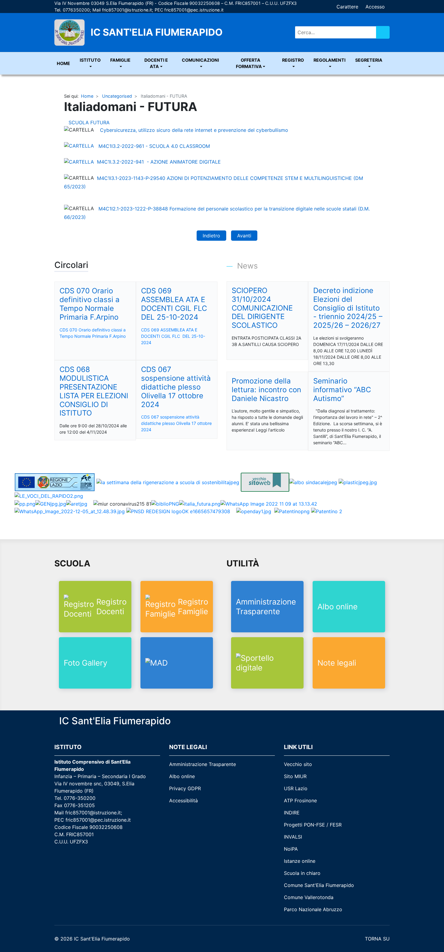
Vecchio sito (298, 764)
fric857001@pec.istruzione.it (193, 9)
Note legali (336, 662)
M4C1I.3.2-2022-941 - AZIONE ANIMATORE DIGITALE (159, 162)
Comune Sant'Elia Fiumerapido (319, 885)
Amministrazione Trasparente (266, 606)
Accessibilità (183, 800)
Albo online (337, 606)
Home (63, 63)
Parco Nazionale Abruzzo (313, 909)
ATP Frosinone (300, 800)
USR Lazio (295, 788)
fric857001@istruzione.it (127, 9)
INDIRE (292, 813)
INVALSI (293, 837)
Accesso (375, 7)
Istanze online (299, 861)
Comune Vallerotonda (308, 897)
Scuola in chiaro (302, 873)
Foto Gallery (85, 662)
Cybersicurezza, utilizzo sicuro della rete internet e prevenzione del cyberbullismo (193, 130)
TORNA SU (376, 939)
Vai (382, 32)
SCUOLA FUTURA (90, 122)
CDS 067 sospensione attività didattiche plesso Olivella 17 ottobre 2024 (176, 423)
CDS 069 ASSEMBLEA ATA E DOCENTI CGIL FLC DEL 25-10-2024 (173, 336)
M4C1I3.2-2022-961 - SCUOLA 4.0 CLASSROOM (154, 146)
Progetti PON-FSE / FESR (313, 825)
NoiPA (291, 849)
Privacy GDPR (185, 788)
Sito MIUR (295, 776)
